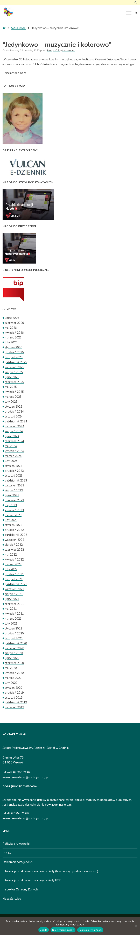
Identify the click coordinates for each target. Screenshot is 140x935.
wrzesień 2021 (14, 589)
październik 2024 (16, 421)
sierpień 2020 (14, 653)
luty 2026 (11, 342)
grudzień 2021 (14, 574)
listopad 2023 (14, 476)
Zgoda (43, 930)
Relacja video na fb (14, 73)
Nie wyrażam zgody (63, 930)
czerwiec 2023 (14, 500)
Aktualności (18, 28)
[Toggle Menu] (128, 13)
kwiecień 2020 (14, 673)
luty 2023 (11, 520)
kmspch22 (53, 50)
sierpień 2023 (14, 490)
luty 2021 (11, 624)
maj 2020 (11, 668)
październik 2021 (16, 584)
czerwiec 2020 (14, 663)
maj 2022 (11, 555)
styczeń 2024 (13, 466)
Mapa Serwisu (12, 899)
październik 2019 (16, 702)
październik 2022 (16, 535)
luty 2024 (11, 461)
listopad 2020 (14, 638)
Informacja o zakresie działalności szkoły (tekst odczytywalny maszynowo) (50, 871)
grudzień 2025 (14, 352)
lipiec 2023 (12, 495)
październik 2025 (16, 362)
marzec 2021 (13, 619)
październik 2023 (16, 481)
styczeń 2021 (13, 629)
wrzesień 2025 (14, 367)
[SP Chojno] (8, 12)
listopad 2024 (14, 417)
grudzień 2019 (14, 693)
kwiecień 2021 (14, 614)
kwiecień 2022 (14, 560)
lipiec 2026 (12, 318)
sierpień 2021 (14, 594)
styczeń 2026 (13, 347)
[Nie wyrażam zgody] (135, 926)
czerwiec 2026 (14, 323)
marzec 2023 (13, 515)
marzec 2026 (13, 337)
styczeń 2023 (13, 525)
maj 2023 (11, 505)
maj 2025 (11, 387)
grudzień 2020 (14, 633)
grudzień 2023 (14, 471)
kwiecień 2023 (14, 510)
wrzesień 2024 (14, 426)
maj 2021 (11, 609)
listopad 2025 (14, 357)
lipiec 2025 (12, 377)
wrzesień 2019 (14, 707)
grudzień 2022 (14, 530)
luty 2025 (11, 402)
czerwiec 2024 (14, 441)
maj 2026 (11, 328)
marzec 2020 (13, 678)
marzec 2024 (13, 456)
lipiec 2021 (12, 599)
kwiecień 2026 (14, 333)
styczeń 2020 (13, 688)
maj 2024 (11, 446)
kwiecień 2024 (14, 451)
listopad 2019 (14, 698)
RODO (7, 853)
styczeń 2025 (13, 407)
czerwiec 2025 (14, 382)
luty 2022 (11, 569)
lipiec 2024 (12, 436)
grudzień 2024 (14, 412)
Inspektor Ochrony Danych (20, 889)
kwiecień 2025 (14, 392)
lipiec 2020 (12, 658)
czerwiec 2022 (14, 550)
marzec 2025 (13, 397)
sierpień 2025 (14, 372)
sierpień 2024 (14, 431)
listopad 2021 (14, 579)
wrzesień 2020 (14, 648)
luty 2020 (11, 683)
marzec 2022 (13, 564)
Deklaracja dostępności (17, 862)
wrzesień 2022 (14, 540)
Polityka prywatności (16, 844)
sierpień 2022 (14, 545)
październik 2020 (16, 643)
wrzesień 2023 (14, 485)
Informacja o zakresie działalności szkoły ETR (32, 880)
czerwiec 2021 (14, 604)
